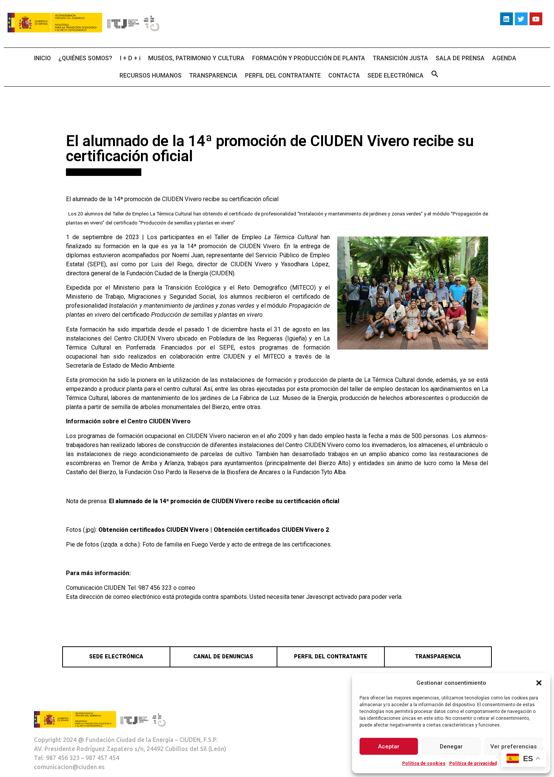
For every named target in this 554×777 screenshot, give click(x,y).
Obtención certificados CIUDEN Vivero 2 (271, 529)
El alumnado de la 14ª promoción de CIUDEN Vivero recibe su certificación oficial (224, 501)
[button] (539, 683)
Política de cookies (423, 763)
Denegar (451, 746)
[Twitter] (521, 18)
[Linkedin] (506, 18)
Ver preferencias (513, 746)
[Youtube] (536, 18)
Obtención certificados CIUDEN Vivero (153, 529)
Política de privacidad (473, 763)
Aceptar (388, 746)
